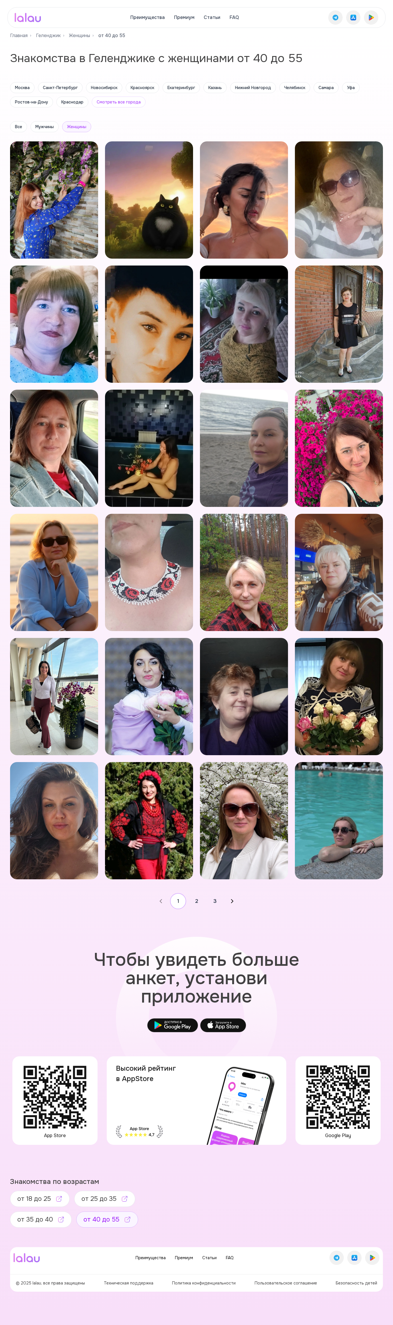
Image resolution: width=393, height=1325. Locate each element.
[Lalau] (28, 17)
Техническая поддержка (128, 1283)
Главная (19, 35)
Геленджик (48, 35)
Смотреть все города (119, 102)
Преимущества (147, 17)
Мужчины (44, 126)
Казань (215, 87)
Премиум (184, 17)
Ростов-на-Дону (31, 102)
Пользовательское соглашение (286, 1283)
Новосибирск (104, 87)
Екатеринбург (181, 87)
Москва (22, 87)
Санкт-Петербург (60, 87)
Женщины (79, 35)
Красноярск (142, 87)
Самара (326, 87)
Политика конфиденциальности (204, 1283)
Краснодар (72, 102)
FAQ (234, 17)
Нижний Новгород (253, 87)
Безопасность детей (356, 1283)
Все (18, 126)
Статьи (212, 17)
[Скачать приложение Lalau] (335, 17)
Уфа (351, 87)
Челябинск (294, 87)
